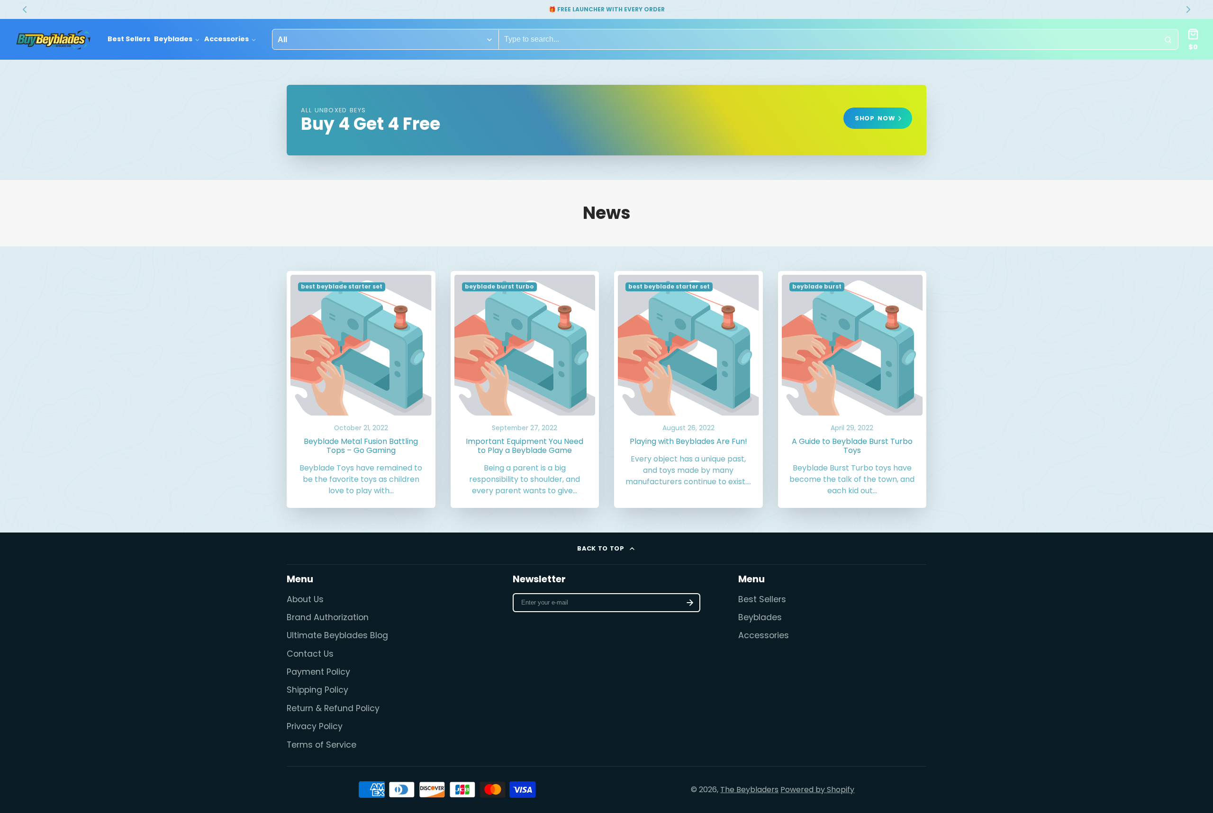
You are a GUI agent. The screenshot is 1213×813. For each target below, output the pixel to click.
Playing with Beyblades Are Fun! (688, 389)
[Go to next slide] (1188, 9)
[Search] (1168, 40)
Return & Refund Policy (333, 708)
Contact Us (310, 653)
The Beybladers (749, 789)
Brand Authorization (328, 617)
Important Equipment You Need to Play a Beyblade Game (525, 389)
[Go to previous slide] (24, 9)
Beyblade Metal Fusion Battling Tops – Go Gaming (361, 389)
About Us (305, 599)
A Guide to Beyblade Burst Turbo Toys (852, 389)
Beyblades (173, 39)
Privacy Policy (315, 726)
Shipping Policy (317, 690)
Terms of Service (321, 744)
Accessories (226, 39)
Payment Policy (318, 672)
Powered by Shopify (817, 789)
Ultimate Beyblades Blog (337, 635)
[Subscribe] (689, 602)
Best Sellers (129, 39)
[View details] (606, 120)
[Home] (53, 40)
